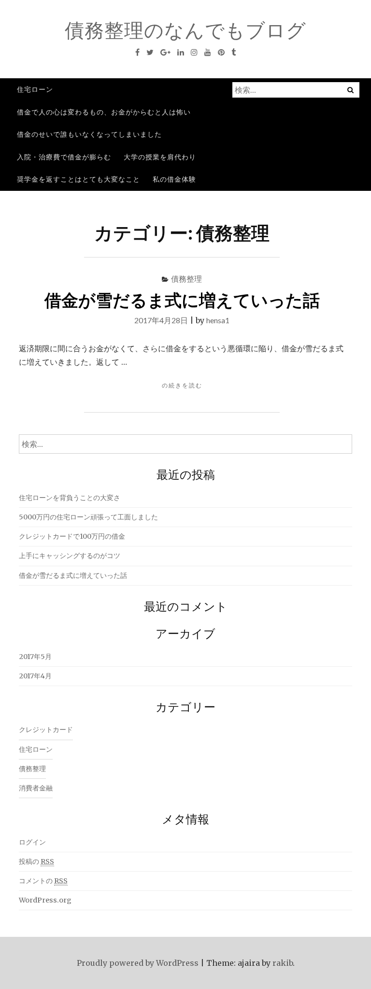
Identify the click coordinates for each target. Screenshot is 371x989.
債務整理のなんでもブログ (185, 30)
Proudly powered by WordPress (138, 963)
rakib (282, 963)
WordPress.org (45, 900)
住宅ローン (35, 89)
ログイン (32, 842)
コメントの (43, 880)
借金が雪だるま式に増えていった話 (182, 299)
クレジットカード (46, 729)
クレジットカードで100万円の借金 (72, 536)
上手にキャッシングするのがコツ (69, 555)
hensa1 (217, 320)
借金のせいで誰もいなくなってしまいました (89, 134)
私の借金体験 (174, 179)
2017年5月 (35, 656)
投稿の (36, 861)
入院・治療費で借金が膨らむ (64, 157)
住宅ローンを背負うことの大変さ (69, 497)
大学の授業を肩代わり (160, 157)
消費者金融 (36, 788)
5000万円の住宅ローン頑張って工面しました (88, 517)
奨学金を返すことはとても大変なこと (78, 179)
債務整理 (186, 278)
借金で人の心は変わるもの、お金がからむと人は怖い (104, 112)
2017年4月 (35, 676)
